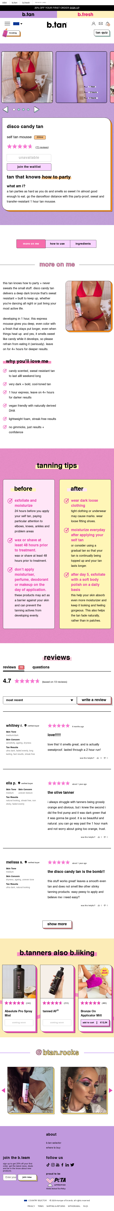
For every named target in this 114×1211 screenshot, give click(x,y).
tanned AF (51, 1011)
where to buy (53, 1148)
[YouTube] (57, 1165)
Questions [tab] (41, 667)
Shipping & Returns (55, 1206)
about (51, 1135)
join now (27, 1177)
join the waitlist (29, 166)
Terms (40, 1206)
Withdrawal (74, 1206)
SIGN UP (75, 8)
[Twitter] (72, 1165)
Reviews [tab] (13, 667)
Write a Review (94, 700)
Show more (57, 924)
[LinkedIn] (67, 1165)
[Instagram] (53, 1165)
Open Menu (7, 23)
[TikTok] (48, 1165)
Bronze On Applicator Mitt (91, 1013)
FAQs (85, 1206)
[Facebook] (62, 1165)
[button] (17, 23)
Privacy (31, 1206)
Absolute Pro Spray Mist (18, 1013)
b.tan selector (53, 1143)
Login (94, 23)
